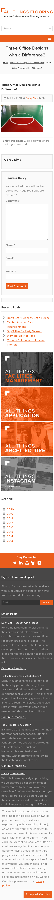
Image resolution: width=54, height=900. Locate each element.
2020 (10, 509)
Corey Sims (32, 98)
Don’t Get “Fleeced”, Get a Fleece (28, 318)
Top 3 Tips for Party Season (24, 331)
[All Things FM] (27, 369)
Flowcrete (3, 38)
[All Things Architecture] (27, 439)
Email (10, 258)
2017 (10, 523)
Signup (46, 602)
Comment (13, 200)
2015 (10, 532)
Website (11, 271)
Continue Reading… (13, 668)
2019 (10, 514)
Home (5, 62)
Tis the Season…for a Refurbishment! (21, 675)
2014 (10, 536)
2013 (10, 541)
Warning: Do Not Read (21, 336)
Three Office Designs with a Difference (27, 62)
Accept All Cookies (38, 894)
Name (10, 245)
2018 (10, 518)
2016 (10, 527)
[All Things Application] (27, 404)
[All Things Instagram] (27, 474)
